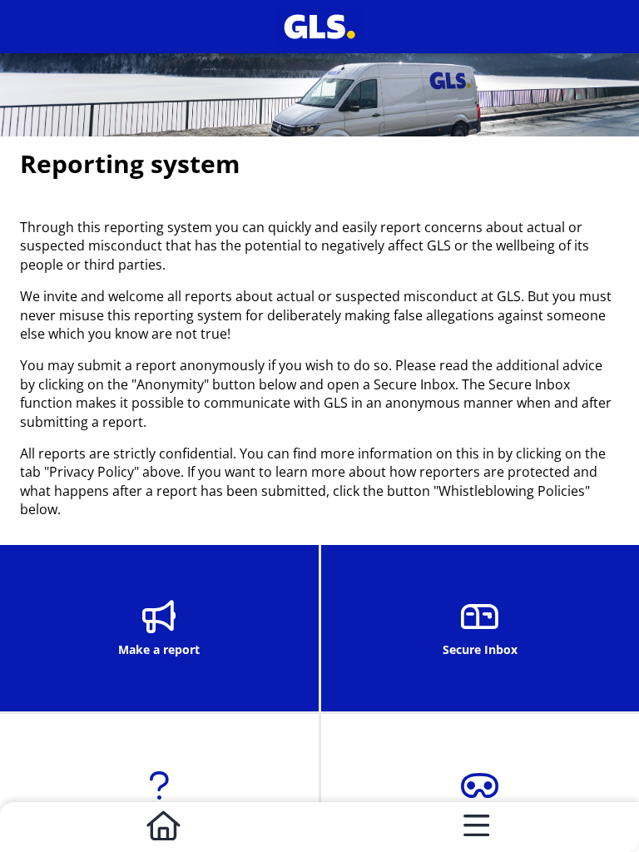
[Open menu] (476, 827)
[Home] (163, 827)
